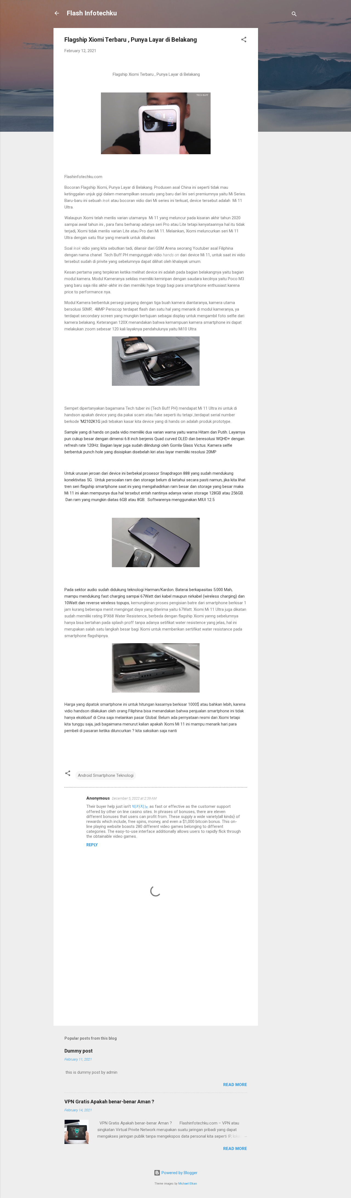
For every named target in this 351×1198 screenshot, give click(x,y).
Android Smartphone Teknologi (106, 775)
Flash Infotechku (92, 13)
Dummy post (78, 1051)
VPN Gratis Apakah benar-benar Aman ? (109, 1101)
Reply (92, 845)
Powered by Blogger (178, 1172)
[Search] (294, 15)
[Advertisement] (280, 110)
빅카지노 (140, 806)
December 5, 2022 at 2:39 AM (134, 798)
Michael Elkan (187, 1183)
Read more (235, 1084)
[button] (243, 40)
